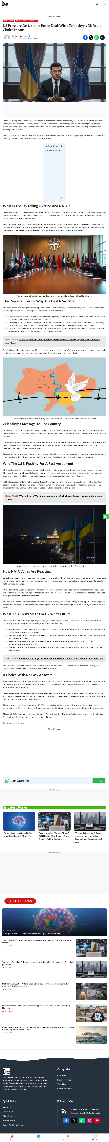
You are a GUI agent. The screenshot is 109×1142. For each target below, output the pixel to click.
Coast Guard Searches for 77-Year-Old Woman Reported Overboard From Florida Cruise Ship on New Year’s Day (38, 1028)
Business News (64, 1080)
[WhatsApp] (95, 1138)
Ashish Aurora (21, 36)
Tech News (62, 1084)
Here (22, 723)
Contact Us (8, 1111)
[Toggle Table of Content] (60, 198)
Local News (8, 21)
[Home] (12, 1138)
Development (21, 21)
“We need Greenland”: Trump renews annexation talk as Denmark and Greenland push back (38, 963)
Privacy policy (9, 1120)
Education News (64, 1088)
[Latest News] (38, 1138)
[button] (97, 4)
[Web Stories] (67, 1138)
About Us (7, 1107)
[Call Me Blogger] (5, 4)
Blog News (62, 1075)
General (33, 21)
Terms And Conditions (13, 1125)
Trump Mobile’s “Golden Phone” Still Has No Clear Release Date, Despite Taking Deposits (54, 836)
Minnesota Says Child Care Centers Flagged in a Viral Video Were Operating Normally (36, 1006)
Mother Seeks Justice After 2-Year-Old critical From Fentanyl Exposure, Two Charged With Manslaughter (36, 985)
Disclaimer (7, 1116)
